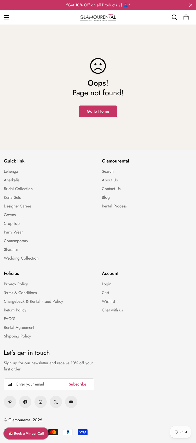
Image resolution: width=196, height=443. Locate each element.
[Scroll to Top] (186, 406)
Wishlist (108, 301)
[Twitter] (56, 402)
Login (106, 284)
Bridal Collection (18, 189)
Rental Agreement (19, 327)
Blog (106, 197)
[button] (186, 17)
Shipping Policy (17, 336)
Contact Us (111, 189)
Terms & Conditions (20, 293)
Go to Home (98, 111)
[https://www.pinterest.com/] (10, 402)
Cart (105, 293)
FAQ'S (9, 319)
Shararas (11, 249)
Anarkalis (11, 180)
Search (108, 171)
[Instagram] (40, 402)
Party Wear (13, 232)
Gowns (10, 215)
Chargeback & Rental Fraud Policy (33, 301)
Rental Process (114, 206)
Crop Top (12, 223)
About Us (110, 180)
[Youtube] (71, 402)
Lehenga (11, 171)
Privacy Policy (16, 284)
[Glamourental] (98, 17)
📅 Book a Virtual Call (26, 433)
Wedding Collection (21, 258)
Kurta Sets (12, 197)
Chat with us (112, 310)
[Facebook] (25, 402)
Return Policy (15, 310)
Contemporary (16, 241)
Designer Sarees (17, 206)
